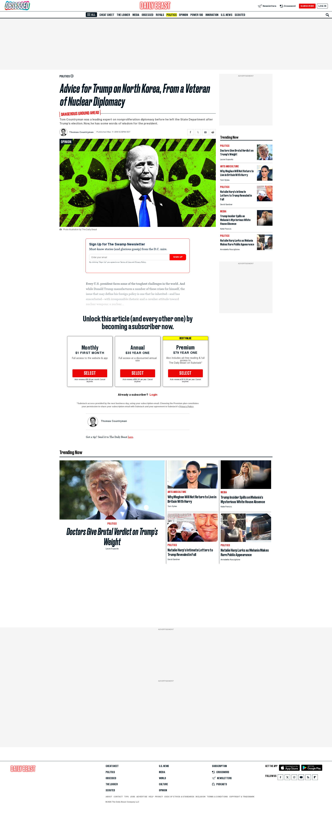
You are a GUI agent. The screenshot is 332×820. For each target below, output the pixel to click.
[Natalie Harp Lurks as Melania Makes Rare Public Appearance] (265, 249)
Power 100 (196, 14)
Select (90, 373)
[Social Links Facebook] (280, 778)
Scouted (240, 14)
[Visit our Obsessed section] (28, 6)
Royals (160, 14)
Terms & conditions (217, 797)
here (130, 436)
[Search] (327, 15)
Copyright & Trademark (242, 797)
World (162, 778)
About (109, 797)
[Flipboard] (315, 778)
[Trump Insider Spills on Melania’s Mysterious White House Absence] (265, 224)
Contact (118, 797)
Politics (172, 14)
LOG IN (322, 6)
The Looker (123, 14)
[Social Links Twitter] (287, 778)
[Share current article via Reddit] (213, 132)
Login (153, 394)
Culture (163, 784)
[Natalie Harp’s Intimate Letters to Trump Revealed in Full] (265, 200)
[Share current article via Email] (205, 132)
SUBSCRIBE (307, 6)
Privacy (159, 797)
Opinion (183, 14)
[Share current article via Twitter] (198, 132)
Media (135, 14)
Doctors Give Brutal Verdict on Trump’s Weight (112, 536)
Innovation (211, 14)
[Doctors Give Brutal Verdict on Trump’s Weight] (265, 159)
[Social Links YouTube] (301, 778)
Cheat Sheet (106, 14)
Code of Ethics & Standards (179, 797)
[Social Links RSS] (308, 778)
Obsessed (147, 14)
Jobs (132, 797)
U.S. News (226, 14)
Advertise (141, 797)
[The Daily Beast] (155, 6)
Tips (126, 797)
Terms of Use (125, 262)
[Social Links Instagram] (294, 778)
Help (151, 797)
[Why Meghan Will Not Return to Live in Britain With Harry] (265, 179)
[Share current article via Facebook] (190, 132)
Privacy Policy (140, 262)
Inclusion (200, 797)
